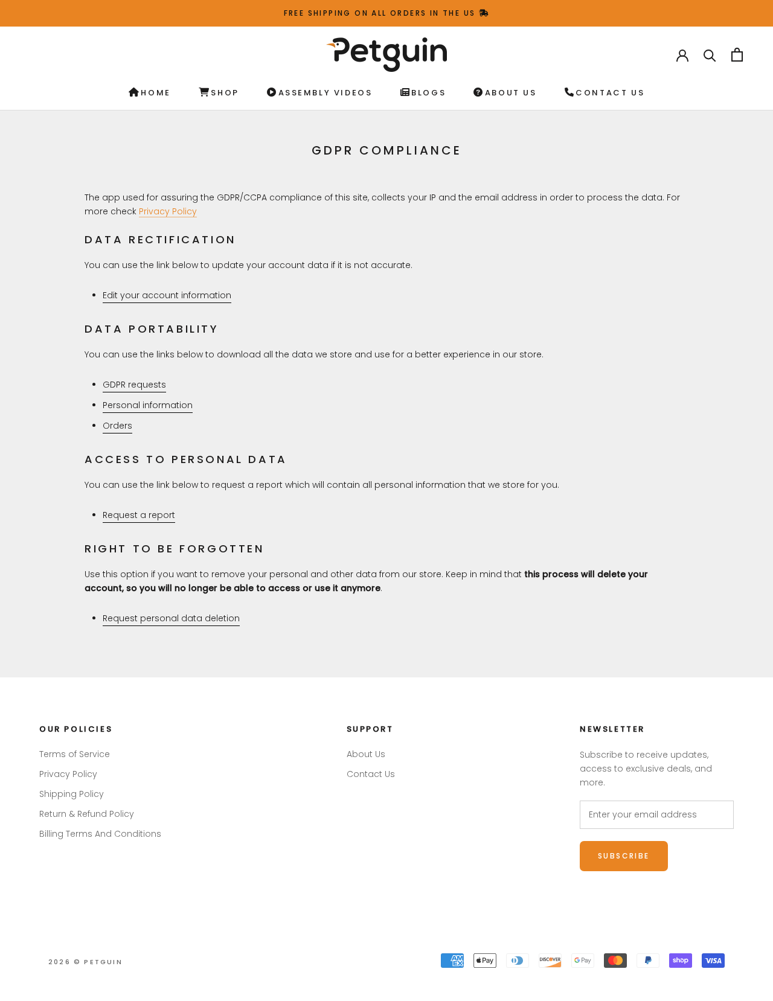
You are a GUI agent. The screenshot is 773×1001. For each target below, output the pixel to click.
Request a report (139, 515)
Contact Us (610, 92)
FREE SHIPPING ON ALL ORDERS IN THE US (381, 13)
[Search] (710, 54)
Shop (225, 92)
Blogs (428, 92)
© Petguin (85, 962)
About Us (510, 92)
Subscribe (624, 856)
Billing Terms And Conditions (100, 834)
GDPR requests (134, 385)
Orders (117, 426)
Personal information (148, 405)
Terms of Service (74, 754)
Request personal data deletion (171, 618)
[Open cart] (737, 55)
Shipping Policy (71, 794)
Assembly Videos (325, 92)
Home (155, 92)
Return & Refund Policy (86, 814)
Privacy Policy (168, 211)
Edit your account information (167, 295)
